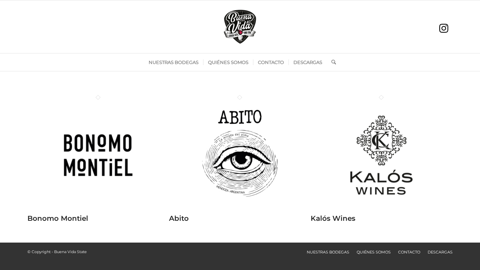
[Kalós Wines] (381, 210)
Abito (179, 218)
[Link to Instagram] (444, 28)
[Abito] (240, 210)
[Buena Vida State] (240, 26)
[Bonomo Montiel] (98, 210)
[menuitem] (173, 62)
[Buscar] (331, 62)
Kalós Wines (333, 218)
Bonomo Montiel (57, 218)
